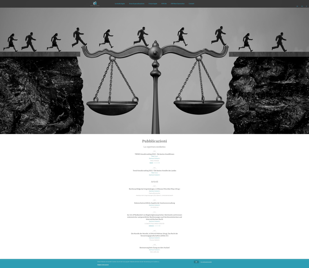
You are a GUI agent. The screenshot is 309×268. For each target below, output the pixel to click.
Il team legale (153, 3)
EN (302, 6)
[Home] (94, 3)
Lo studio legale (120, 3)
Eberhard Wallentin (154, 158)
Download (151, 225)
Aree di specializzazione (136, 3)
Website (151, 162)
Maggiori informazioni (103, 264)
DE (297, 6)
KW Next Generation (178, 3)
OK (196, 262)
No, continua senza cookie (206, 261)
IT (306, 6)
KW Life (164, 3)
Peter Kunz (154, 156)
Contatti (191, 3)
